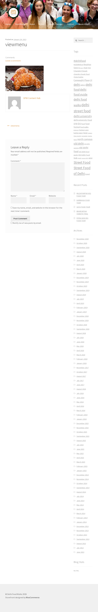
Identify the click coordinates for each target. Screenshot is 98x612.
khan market (77, 136)
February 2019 (82, 307)
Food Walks (20, 24)
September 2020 (83, 247)
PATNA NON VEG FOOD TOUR (82, 219)
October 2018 (82, 325)
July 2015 (80, 445)
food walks (84, 127)
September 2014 (83, 488)
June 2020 (80, 260)
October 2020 (82, 243)
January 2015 (82, 470)
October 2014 (82, 483)
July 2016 (80, 393)
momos (90, 136)
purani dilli (85, 158)
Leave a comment (13, 60)
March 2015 (81, 462)
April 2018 (80, 350)
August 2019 (81, 295)
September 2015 (83, 436)
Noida (75, 140)
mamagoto (84, 136)
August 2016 (81, 389)
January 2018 (82, 363)
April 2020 (80, 265)
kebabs (90, 133)
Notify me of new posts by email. (27, 223)
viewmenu (15, 125)
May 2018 (80, 346)
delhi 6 (82, 85)
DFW (75, 124)
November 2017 (83, 367)
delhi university (83, 116)
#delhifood (80, 60)
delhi (77, 84)
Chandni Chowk (80, 71)
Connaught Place (81, 80)
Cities (41, 24)
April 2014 (80, 509)
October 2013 (82, 535)
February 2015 (82, 466)
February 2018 (82, 359)
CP (91, 80)
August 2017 (81, 376)
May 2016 (80, 402)
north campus (84, 139)
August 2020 (81, 252)
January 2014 (82, 522)
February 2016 (82, 415)
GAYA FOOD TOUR (83, 207)
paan (79, 158)
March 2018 (81, 355)
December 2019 (83, 277)
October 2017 (82, 372)
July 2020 (80, 256)
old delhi (79, 143)
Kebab (85, 133)
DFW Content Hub (31, 98)
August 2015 (81, 440)
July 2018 (80, 337)
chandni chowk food (82, 74)
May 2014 (80, 505)
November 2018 (83, 320)
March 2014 (81, 513)
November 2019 (83, 282)
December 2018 (83, 316)
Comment (16, 161)
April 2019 (80, 303)
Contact (70, 24)
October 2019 (82, 286)
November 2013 (83, 530)
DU (79, 123)
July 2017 (80, 380)
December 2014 (83, 475)
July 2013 (80, 548)
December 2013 (83, 526)
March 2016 (81, 410)
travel (87, 174)
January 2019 (82, 312)
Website (52, 196)
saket (90, 158)
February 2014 (82, 518)
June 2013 (80, 552)
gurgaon (76, 130)
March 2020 (81, 269)
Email (33, 196)
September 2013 (83, 539)
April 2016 (80, 406)
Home (8, 24)
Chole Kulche (78, 77)
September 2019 (83, 290)
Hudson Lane (84, 130)
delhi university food (83, 120)
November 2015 (83, 428)
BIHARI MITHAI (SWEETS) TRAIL (82, 212)
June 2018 (80, 342)
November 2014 (83, 479)
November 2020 (83, 239)
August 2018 (81, 333)
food (83, 124)
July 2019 (80, 299)
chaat (85, 68)
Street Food (82, 162)
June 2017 (80, 385)
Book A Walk (84, 24)
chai (89, 68)
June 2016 (80, 398)
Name (14, 196)
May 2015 (80, 453)
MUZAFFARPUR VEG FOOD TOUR (84, 194)
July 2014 (80, 496)
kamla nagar (78, 133)
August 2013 (81, 543)
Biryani (81, 68)
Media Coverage (56, 24)
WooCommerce (32, 597)
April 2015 (80, 458)
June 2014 (80, 501)
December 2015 (83, 423)
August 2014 (81, 492)
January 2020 (82, 273)
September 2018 (83, 329)
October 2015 (82, 432)
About (32, 24)
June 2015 (80, 449)
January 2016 (82, 419)
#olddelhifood (78, 65)
